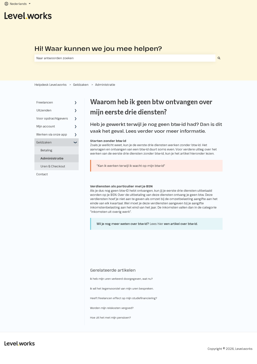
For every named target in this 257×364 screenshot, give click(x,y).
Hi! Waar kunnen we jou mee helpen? (98, 48)
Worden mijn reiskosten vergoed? (112, 308)
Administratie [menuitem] (51, 158)
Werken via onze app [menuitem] (51, 134)
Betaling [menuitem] (46, 150)
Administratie (105, 85)
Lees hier (156, 224)
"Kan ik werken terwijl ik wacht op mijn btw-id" (131, 166)
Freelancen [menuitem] (44, 102)
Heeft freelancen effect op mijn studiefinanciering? (123, 298)
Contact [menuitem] (42, 174)
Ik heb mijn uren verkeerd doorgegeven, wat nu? (121, 278)
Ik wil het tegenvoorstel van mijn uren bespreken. (122, 288)
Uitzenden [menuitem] (43, 110)
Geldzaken (80, 85)
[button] (76, 103)
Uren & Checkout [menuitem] (52, 166)
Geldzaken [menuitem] (44, 142)
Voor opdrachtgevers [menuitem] (52, 118)
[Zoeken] (219, 58)
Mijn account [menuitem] (45, 126)
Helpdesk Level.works (50, 85)
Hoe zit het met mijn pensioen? (110, 317)
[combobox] (124, 58)
